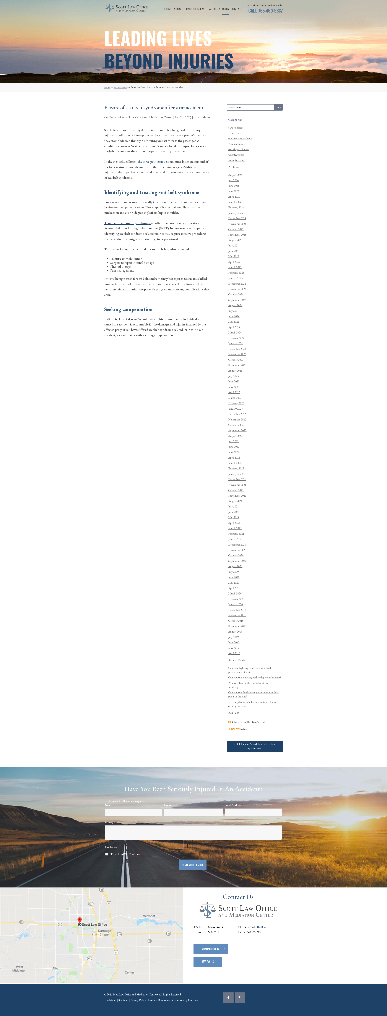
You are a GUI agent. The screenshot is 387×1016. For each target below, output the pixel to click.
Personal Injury (236, 144)
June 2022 (233, 446)
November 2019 (237, 615)
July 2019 (233, 637)
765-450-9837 (270, 10)
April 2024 (234, 327)
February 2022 (236, 468)
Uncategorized (236, 154)
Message (110, 822)
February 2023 (236, 403)
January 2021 (235, 539)
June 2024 (233, 316)
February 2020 (236, 599)
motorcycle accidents (240, 138)
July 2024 (233, 310)
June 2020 (233, 577)
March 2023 (235, 397)
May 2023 (233, 387)
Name (108, 805)
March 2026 (235, 202)
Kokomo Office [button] (211, 949)
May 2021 (233, 517)
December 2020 (237, 544)
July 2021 (233, 506)
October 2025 (236, 229)
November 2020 (237, 550)
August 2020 (235, 566)
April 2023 (234, 392)
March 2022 (235, 463)
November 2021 (237, 484)
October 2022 (236, 425)
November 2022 (237, 419)
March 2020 (235, 593)
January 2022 (235, 474)
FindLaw (193, 1000)
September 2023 (237, 365)
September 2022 (237, 430)
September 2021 (237, 495)
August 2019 (235, 631)
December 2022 (237, 414)
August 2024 (235, 305)
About (178, 9)
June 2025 (233, 251)
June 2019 (233, 642)
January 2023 (235, 408)
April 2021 (234, 523)
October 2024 (236, 294)
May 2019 (233, 648)
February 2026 (236, 207)
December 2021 (237, 479)
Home (168, 9)
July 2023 (233, 376)
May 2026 (233, 191)
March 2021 (235, 528)
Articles (214, 9)
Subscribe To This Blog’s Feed (248, 722)
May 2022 (233, 452)
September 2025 (237, 234)
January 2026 (235, 213)
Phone (167, 805)
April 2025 (234, 262)
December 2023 (237, 349)
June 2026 (233, 185)
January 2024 (235, 343)
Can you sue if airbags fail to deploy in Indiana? (254, 677)
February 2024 (236, 338)
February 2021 (236, 533)
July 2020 (233, 571)
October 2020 (236, 555)
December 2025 (237, 218)
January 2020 (235, 604)
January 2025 (235, 278)
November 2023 (237, 354)
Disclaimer (111, 847)
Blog (225, 9)
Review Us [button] (208, 961)
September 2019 (237, 626)
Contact (237, 9)
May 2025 (233, 256)
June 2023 (233, 381)
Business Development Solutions (166, 1000)
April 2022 (234, 457)
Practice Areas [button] (194, 9)
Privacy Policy (138, 1000)
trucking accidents (238, 149)
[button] (384, 994)
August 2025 (235, 240)
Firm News (234, 133)
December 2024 (237, 283)
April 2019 (234, 653)
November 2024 (237, 289)
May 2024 (233, 321)
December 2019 (237, 610)
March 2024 (235, 332)
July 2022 (233, 441)
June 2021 (233, 512)
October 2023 (236, 359)
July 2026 (233, 180)
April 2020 (234, 588)
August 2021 (235, 501)
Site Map (123, 1000)
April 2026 (234, 196)
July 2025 (233, 245)
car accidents (202, 117)
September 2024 (237, 300)
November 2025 (237, 223)
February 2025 (236, 272)
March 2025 (235, 267)
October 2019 (236, 620)
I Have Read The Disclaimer (126, 854)
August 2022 (235, 436)
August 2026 (235, 175)
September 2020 (237, 561)
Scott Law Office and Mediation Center (147, 117)
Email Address (234, 805)
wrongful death (236, 160)
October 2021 (236, 490)
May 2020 (233, 582)
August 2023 (235, 370)
